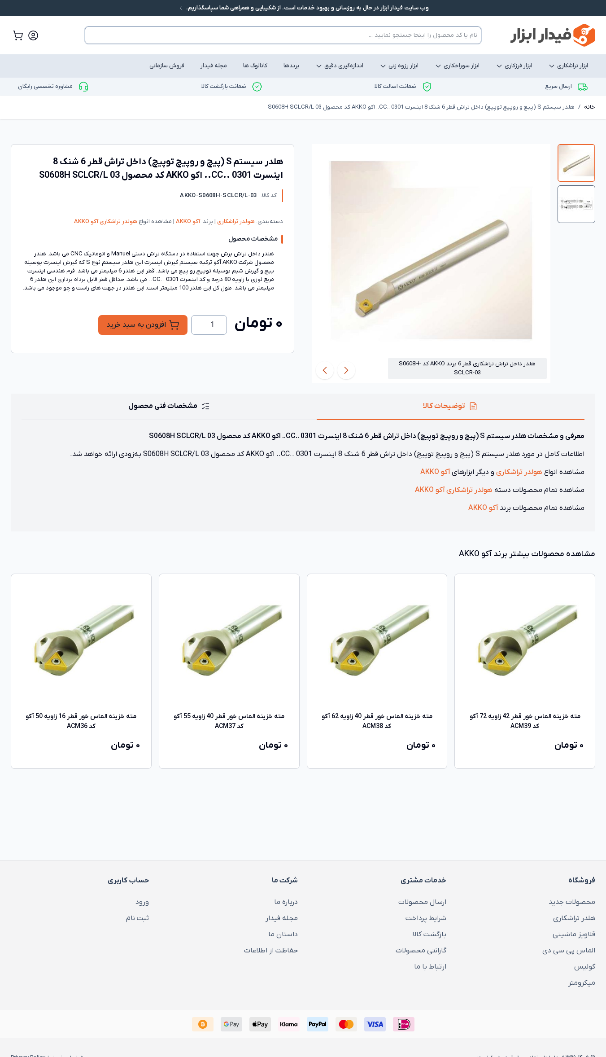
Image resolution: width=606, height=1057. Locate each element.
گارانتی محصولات (421, 950)
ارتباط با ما (430, 966)
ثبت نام (137, 918)
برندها (291, 66)
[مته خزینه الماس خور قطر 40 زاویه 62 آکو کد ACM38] (377, 644)
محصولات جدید (572, 902)
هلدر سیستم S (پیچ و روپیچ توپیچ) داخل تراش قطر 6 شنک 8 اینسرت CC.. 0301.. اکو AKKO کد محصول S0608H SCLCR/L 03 (421, 107)
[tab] (576, 163)
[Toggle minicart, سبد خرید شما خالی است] (18, 35)
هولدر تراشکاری (235, 221)
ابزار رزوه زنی (403, 66)
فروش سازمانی (166, 66)
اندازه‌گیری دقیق (343, 66)
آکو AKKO (187, 221)
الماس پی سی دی (568, 950)
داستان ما (283, 934)
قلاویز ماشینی (574, 934)
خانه (589, 107)
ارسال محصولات (422, 902)
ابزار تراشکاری (572, 66)
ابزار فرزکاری (518, 66)
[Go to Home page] (552, 35)
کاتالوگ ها (255, 66)
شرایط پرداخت (425, 918)
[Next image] (325, 370)
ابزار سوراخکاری (462, 66)
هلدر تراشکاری (574, 918)
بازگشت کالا (429, 934)
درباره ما (286, 902)
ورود (142, 902)
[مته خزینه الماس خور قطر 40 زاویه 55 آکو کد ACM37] (229, 644)
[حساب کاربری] (33, 35)
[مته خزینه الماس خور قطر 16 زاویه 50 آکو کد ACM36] (81, 644)
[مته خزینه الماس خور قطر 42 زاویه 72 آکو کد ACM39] (525, 644)
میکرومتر (581, 982)
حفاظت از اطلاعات (271, 950)
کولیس (584, 966)
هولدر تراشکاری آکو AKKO (105, 221)
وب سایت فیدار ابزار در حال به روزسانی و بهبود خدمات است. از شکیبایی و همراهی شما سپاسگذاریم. (307, 8)
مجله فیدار (214, 66)
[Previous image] (346, 370)
